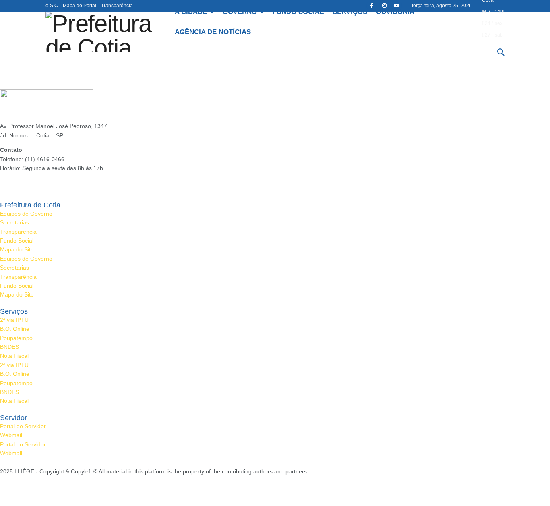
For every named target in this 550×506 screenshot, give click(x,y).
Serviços (350, 12)
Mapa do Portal (79, 5)
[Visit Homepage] (104, 32)
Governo (240, 12)
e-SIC (51, 5)
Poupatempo (16, 338)
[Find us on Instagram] (384, 6)
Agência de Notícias (213, 32)
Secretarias (14, 222)
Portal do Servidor (23, 426)
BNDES (9, 347)
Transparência (117, 5)
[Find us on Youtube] (396, 6)
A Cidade (191, 12)
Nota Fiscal (14, 356)
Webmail (11, 435)
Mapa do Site (17, 249)
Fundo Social (298, 12)
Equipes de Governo (26, 213)
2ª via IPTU (14, 320)
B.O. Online (14, 329)
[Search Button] (501, 52)
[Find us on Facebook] (371, 6)
